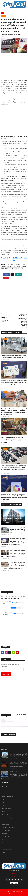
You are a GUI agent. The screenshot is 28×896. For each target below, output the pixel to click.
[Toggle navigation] (2, 13)
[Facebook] (6, 879)
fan (19, 268)
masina (7, 264)
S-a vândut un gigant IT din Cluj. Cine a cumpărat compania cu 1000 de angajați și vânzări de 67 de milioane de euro (18, 754)
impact (6, 268)
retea (11, 264)
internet (11, 268)
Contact (14, 873)
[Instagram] (9, 879)
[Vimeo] (15, 879)
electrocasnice (17, 266)
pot (22, 268)
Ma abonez (6, 674)
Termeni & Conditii (22, 893)
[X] (12, 879)
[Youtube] (18, 879)
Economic (3, 15)
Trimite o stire (14, 876)
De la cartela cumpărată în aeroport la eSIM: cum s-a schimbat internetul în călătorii (17, 530)
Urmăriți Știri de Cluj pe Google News (14, 259)
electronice (9, 266)
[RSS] (22, 879)
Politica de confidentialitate (9, 893)
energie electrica (17, 264)
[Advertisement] (14, 65)
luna (16, 268)
